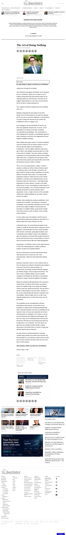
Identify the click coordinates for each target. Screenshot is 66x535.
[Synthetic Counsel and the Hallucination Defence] (24, 13)
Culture (14, 481)
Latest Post (18, 47)
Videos (14, 485)
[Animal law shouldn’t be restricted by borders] (45, 13)
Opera (14, 490)
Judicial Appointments (28, 482)
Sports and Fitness (37, 482)
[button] (2, 3)
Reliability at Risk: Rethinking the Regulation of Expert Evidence (54, 454)
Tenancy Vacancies (27, 479)
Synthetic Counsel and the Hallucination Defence (33, 12)
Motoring (36, 481)
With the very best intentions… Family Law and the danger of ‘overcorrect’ (21, 428)
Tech (46, 486)
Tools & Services (27, 488)
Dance (14, 482)
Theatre (14, 488)
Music (14, 479)
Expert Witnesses (27, 490)
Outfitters (36, 484)
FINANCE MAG (37, 477)
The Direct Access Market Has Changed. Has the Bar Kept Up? (12, 12)
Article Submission (48, 485)
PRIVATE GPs (36, 491)
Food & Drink (37, 494)
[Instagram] (56, 485)
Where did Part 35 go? (32, 357)
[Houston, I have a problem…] (36, 422)
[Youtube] (56, 495)
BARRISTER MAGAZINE (8, 521)
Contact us (26, 492)
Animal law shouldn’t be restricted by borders (56, 12)
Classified (47, 483)
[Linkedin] (29, 51)
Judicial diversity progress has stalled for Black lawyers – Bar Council (54, 460)
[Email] (32, 51)
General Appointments (28, 484)
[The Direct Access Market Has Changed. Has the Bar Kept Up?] (2, 13)
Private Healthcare (37, 487)
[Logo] (33, 3)
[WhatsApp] (26, 51)
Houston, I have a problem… (34, 427)
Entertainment (37, 485)
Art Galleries (15, 477)
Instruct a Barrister (27, 477)
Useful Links (26, 481)
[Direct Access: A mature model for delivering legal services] (7, 422)
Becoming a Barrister (28, 485)
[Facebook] (17, 51)
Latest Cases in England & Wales (48, 478)
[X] (20, 51)
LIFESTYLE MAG (37, 479)
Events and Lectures (48, 482)
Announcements (27, 487)
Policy (46, 494)
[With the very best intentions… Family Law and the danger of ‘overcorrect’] (22, 422)
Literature (14, 487)
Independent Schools (36, 489)
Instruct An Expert (27, 496)
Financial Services (37, 496)
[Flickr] (56, 482)
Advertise (46, 480)
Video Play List (47, 488)
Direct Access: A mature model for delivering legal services (7, 428)
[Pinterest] (23, 51)
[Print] (35, 51)
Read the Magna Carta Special (28, 494)
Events (14, 484)
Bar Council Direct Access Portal (48, 492)
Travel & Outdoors (37, 493)
